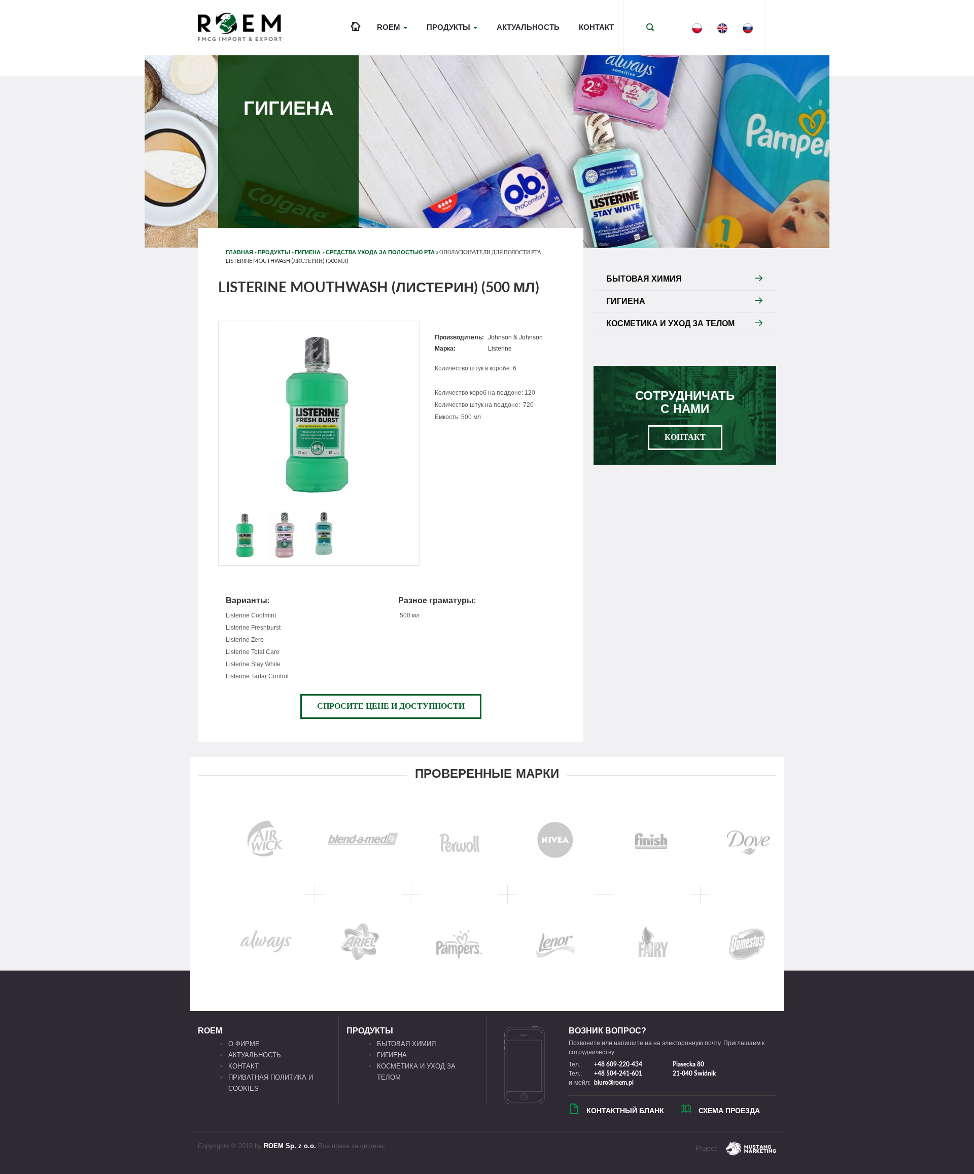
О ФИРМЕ (244, 1044)
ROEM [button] (389, 27)
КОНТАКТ (596, 27)
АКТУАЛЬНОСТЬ (528, 27)
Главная (239, 252)
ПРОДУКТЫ (274, 252)
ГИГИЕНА (308, 252)
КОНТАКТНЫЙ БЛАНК (625, 1111)
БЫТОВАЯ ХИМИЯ (644, 278)
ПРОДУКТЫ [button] (449, 27)
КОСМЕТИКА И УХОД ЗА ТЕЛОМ (670, 323)
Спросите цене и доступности (391, 706)
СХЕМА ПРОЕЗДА (729, 1111)
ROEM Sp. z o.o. (290, 1146)
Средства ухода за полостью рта (380, 252)
